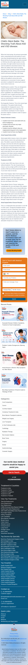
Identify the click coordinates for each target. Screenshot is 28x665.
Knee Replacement (6, 503)
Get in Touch (14, 472)
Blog (9, 14)
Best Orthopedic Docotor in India (10, 546)
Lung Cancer (4, 527)
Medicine (3, 619)
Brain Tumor (5, 438)
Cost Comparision (7, 402)
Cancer (4, 405)
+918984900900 (14, 479)
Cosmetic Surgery (7, 451)
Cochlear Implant (7, 408)
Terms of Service (14, 636)
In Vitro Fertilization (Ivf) (8, 425)
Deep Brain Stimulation (7, 533)
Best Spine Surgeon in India (8, 543)
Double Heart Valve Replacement (10, 509)
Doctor (3, 617)
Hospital (3, 615)
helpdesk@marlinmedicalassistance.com (13, 596)
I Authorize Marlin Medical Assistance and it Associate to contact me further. (14, 294)
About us (3, 614)
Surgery (4, 441)
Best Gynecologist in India (8, 550)
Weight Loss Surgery (8, 418)
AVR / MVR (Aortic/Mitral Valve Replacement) (13, 511)
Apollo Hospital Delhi (7, 565)
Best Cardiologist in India (8, 548)
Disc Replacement (6, 505)
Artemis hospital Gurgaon (8, 573)
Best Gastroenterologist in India (9, 552)
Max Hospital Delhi (6, 569)
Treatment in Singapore (7, 492)
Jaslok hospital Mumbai (7, 571)
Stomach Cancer (5, 524)
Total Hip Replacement (7, 501)
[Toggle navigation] (25, 4)
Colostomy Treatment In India (10, 412)
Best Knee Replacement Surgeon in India (12, 539)
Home (4, 14)
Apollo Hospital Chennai (7, 580)
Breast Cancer (5, 520)
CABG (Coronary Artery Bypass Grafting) (12, 507)
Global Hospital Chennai (8, 578)
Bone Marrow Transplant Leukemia (12, 415)
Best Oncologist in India (7, 554)
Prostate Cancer (5, 529)
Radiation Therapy (7, 431)
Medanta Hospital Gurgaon (8, 567)
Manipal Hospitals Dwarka (8, 576)
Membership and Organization (9, 621)
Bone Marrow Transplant (7, 518)
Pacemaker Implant (6, 512)
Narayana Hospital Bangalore (9, 584)
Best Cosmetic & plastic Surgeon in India (12, 558)
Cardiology (5, 428)
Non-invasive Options (8, 435)
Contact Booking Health (14, 250)
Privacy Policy (14, 633)
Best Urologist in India (7, 541)
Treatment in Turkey (6, 490)
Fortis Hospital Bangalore (8, 582)
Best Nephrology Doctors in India (10, 556)
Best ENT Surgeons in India (8, 544)
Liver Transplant (6, 422)
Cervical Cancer (5, 526)
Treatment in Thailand (7, 495)
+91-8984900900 (7, 591)
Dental (4, 444)
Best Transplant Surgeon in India (10, 559)
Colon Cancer (5, 522)
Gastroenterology (7, 448)
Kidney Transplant (6, 514)
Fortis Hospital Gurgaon (7, 575)
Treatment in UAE (6, 493)
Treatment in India (6, 488)
